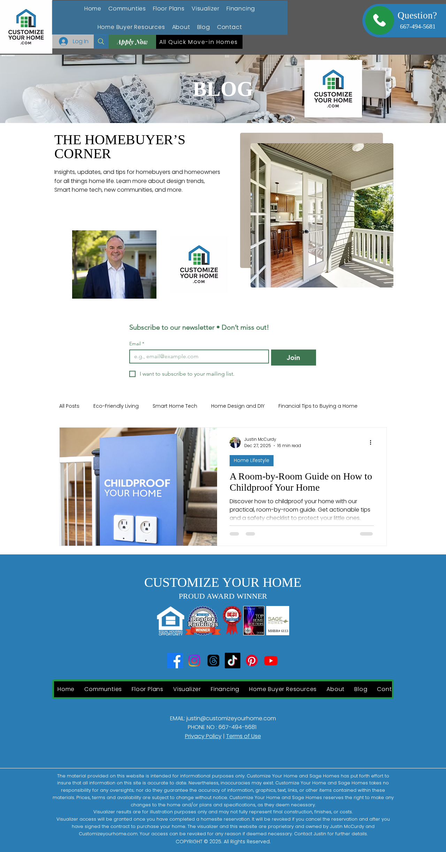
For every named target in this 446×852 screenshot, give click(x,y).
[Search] (101, 41)
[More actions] (373, 442)
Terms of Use (243, 736)
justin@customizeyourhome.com (231, 718)
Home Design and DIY (237, 406)
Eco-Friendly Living (116, 406)
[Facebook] (175, 660)
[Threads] (213, 660)
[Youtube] (271, 660)
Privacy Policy (203, 736)
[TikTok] (232, 660)
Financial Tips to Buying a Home (317, 406)
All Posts (69, 406)
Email (136, 344)
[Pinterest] (252, 660)
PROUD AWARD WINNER (223, 596)
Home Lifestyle (251, 460)
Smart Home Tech (175, 406)
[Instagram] (194, 660)
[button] (131, 27)
